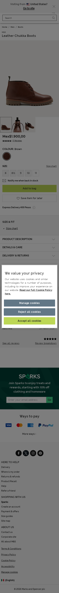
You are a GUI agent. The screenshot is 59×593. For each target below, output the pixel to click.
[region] (30, 296)
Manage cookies (29, 303)
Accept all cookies (29, 320)
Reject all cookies (29, 311)
